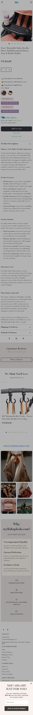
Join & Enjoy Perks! (16, 708)
